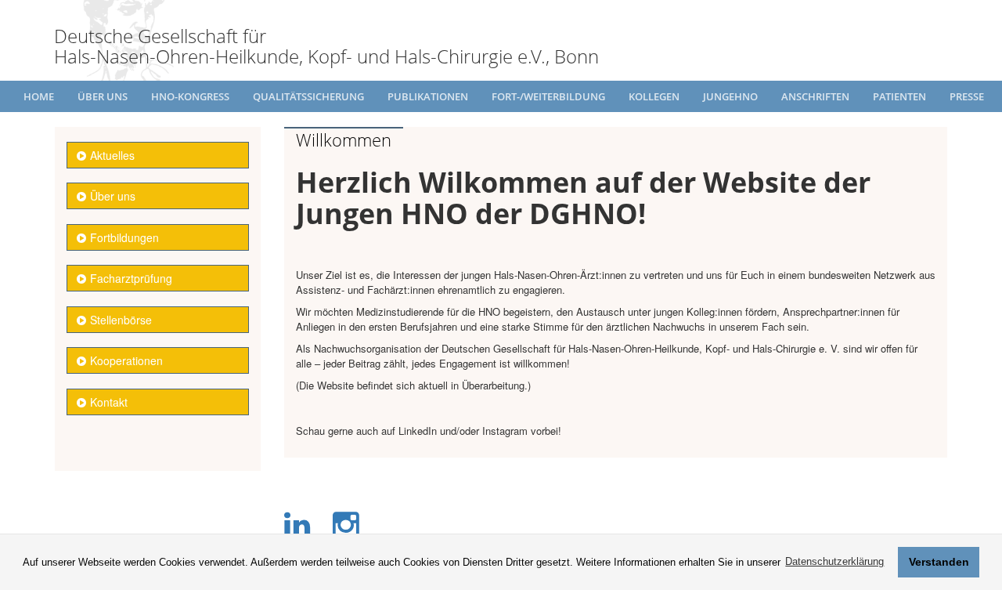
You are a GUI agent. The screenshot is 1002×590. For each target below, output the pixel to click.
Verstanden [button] (939, 562)
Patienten (899, 96)
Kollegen (654, 96)
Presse (967, 96)
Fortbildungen (124, 237)
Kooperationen (126, 360)
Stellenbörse (121, 320)
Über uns (102, 96)
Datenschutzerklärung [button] (834, 561)
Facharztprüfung (131, 278)
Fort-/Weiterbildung (548, 96)
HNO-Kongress (190, 96)
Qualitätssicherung (308, 96)
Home (38, 96)
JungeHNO (730, 96)
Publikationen (427, 96)
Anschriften (815, 96)
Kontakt (109, 402)
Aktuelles (112, 155)
